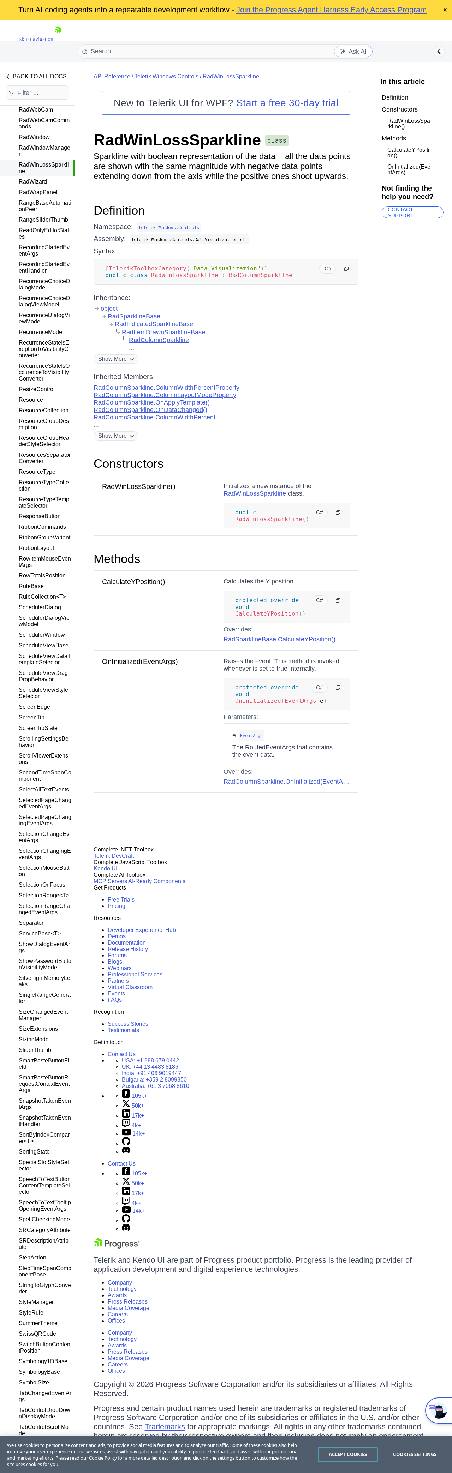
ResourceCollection (44, 410)
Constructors (129, 463)
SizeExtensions (38, 1029)
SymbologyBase (39, 1372)
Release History (128, 949)
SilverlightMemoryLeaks (44, 981)
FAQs (115, 1000)
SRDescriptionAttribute (44, 1244)
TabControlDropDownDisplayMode (44, 1413)
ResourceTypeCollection (44, 485)
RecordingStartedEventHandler (44, 267)
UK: (150, 1067)
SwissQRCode (37, 1334)
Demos (117, 936)
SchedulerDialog (40, 607)
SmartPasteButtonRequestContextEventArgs (44, 1083)
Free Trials (121, 900)
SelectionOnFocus (42, 885)
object (109, 308)
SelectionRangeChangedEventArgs (44, 909)
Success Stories (128, 1024)
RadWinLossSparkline (44, 168)
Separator (31, 923)
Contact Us (122, 1054)
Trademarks (165, 1426)
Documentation (127, 943)
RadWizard (33, 182)
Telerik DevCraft (114, 856)
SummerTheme (38, 1323)
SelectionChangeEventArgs (44, 837)
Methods (117, 558)
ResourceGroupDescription (44, 424)
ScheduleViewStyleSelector (43, 693)
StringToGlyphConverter (45, 1288)
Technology (122, 1289)
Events (116, 993)
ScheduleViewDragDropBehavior (43, 676)
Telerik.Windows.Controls (166, 76)
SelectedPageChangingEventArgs (45, 820)
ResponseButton (40, 516)
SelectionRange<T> (44, 895)
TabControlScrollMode (44, 1430)
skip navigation (36, 39)
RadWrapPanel (38, 192)
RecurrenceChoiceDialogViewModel (44, 301)
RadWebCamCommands (44, 123)
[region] (226, 1454)
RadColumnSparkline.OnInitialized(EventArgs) (289, 781)
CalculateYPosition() (133, 582)
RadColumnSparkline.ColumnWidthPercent (154, 417)
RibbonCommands (42, 527)
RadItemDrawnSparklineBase (163, 332)
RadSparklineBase (134, 316)
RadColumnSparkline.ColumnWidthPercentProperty (166, 387)
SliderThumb (35, 1050)
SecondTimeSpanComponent (45, 776)
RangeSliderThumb (43, 220)
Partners (118, 981)
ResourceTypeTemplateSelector (45, 502)
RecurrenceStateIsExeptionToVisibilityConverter (44, 349)
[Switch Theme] (439, 51)
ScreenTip (31, 717)
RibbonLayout (36, 548)
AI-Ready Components (156, 881)
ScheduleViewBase (44, 645)
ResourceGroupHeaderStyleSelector (44, 441)
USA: (150, 1061)
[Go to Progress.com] (116, 1247)
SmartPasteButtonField (44, 1064)
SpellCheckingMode (44, 1219)
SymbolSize (34, 1382)
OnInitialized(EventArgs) (140, 661)
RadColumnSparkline (159, 339)
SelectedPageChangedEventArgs (45, 803)
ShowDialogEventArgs (44, 947)
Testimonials (123, 1030)
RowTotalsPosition (42, 576)
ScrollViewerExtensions (44, 759)
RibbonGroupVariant (44, 537)
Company (120, 1283)
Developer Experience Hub (142, 930)
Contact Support (401, 212)
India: (151, 1073)
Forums (117, 955)
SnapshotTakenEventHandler (45, 1121)
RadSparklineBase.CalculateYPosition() (279, 639)
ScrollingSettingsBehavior (44, 742)
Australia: (155, 1086)
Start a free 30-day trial (287, 102)
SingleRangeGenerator (45, 998)
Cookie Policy (103, 1458)
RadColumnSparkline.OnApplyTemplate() (152, 402)
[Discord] (126, 1152)
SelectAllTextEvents (44, 789)
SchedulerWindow (42, 635)
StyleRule (31, 1313)
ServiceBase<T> (40, 933)
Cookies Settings (414, 1454)
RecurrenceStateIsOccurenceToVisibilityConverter (44, 372)
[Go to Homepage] (58, 39)
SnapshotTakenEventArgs (45, 1104)
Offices (116, 1321)
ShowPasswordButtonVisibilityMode (45, 964)
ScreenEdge (34, 707)
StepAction (32, 1258)
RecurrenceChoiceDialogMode (44, 284)
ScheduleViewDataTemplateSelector (45, 659)
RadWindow (34, 137)
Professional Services (135, 974)
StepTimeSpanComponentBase (45, 1271)
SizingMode (34, 1039)
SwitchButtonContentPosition (44, 1347)
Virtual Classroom (130, 987)
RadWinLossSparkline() (139, 486)
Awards (117, 1295)
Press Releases (128, 1302)
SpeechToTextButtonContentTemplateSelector (45, 1185)
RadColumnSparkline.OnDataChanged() (150, 409)
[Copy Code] (346, 269)
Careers (118, 1314)
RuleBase (31, 586)
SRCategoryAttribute (45, 1230)
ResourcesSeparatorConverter (45, 458)
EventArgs (251, 735)
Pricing (116, 906)
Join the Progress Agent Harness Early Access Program (331, 9)
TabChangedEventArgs (45, 1396)
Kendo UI (105, 869)
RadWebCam (36, 110)
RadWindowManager (44, 151)
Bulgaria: (154, 1080)
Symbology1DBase (43, 1361)
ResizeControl (37, 389)
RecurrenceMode (40, 332)
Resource (31, 400)
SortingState (34, 1152)
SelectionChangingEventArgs (45, 854)
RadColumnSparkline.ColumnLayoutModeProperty (165, 395)
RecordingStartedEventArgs (44, 250)
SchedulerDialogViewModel (44, 621)
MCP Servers (110, 881)
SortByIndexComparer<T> (44, 1138)
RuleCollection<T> (42, 597)
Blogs (115, 962)
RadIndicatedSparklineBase (154, 324)
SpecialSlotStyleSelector (44, 1165)
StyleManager (36, 1302)
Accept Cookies (348, 1454)
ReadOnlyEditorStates (44, 233)
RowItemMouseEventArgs (45, 562)
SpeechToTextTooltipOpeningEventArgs (45, 1205)
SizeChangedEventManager (43, 1015)
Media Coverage (128, 1308)
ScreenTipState (38, 728)
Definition (119, 210)
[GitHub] (126, 1143)
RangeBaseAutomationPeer (45, 206)
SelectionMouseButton (44, 871)
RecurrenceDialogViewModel (44, 318)
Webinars (120, 968)
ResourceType (37, 472)
